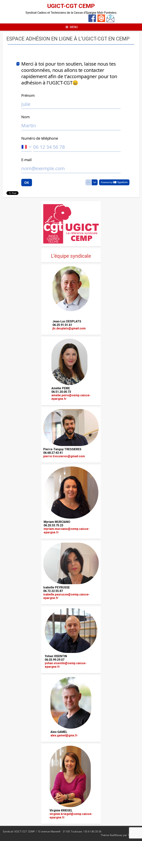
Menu (74, 27)
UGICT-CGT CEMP (71, 5)
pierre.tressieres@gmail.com (64, 456)
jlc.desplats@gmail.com (69, 328)
